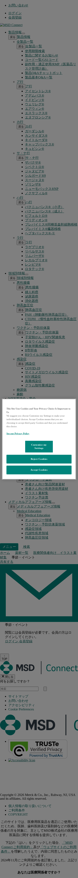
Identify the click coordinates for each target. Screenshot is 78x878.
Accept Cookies (39, 470)
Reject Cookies (39, 459)
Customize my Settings (39, 446)
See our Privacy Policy (17, 433)
